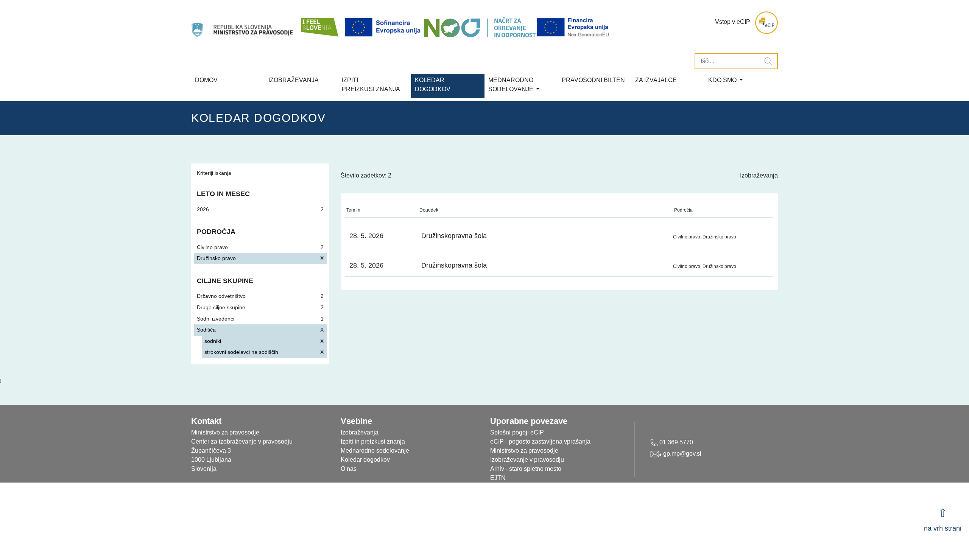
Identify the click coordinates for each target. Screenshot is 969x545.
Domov (206, 80)
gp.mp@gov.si (681, 453)
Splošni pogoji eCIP (517, 432)
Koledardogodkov (432, 84)
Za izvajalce (656, 80)
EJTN (498, 478)
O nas (349, 469)
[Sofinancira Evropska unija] (383, 27)
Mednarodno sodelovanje (375, 450)
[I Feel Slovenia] (319, 23)
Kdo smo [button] (723, 80)
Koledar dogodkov (365, 459)
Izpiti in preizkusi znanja (373, 441)
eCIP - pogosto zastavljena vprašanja (540, 441)
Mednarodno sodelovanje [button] (511, 84)
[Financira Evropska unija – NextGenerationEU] (573, 27)
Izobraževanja (293, 80)
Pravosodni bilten (593, 80)
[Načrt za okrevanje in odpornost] (479, 27)
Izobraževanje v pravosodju (527, 459)
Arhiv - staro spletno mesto (525, 469)
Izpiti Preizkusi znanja (371, 84)
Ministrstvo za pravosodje (524, 450)
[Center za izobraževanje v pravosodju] (243, 23)
